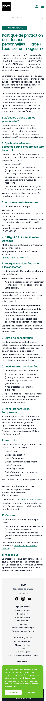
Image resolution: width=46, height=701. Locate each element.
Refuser (31, 692)
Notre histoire (23, 614)
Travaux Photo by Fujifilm (23, 631)
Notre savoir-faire (23, 610)
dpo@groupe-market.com (15, 257)
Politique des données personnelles (23, 655)
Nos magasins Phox (23, 617)
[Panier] (42, 6)
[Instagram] (23, 598)
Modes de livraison (23, 645)
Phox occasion (23, 624)
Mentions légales (23, 652)
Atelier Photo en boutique (23, 627)
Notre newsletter (23, 621)
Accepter (13, 692)
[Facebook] (16, 598)
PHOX (23, 585)
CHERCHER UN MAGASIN (16, 28)
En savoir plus (10, 686)
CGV (23, 648)
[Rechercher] (41, 17)
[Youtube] (29, 598)
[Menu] (5, 17)
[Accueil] (6, 6)
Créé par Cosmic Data (23, 698)
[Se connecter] (36, 6)
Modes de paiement (23, 641)
